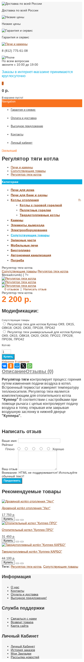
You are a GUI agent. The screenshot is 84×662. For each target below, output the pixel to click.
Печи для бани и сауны (29, 195)
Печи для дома (22, 190)
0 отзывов (11, 289)
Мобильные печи (24, 245)
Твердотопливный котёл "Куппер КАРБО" (32, 551)
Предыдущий (9, 150)
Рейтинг (7, 445)
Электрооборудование (29, 230)
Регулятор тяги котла (26, 174)
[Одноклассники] (10, 366)
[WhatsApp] (29, 366)
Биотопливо (20, 250)
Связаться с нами (24, 618)
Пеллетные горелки (35, 210)
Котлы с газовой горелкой (41, 205)
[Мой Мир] (17, 366)
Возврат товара (22, 622)
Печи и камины (22, 167)
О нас (15, 587)
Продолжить (12, 480)
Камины (17, 220)
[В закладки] (17, 520)
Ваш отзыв (9, 469)
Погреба (17, 260)
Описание (14, 371)
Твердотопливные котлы (40, 215)
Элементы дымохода (27, 225)
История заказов (23, 650)
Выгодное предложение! (29, 598)
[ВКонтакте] (4, 366)
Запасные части (23, 240)
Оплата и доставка (24, 594)
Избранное (8, 361)
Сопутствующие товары (28, 171)
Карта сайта (19, 625)
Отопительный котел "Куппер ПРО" (28, 530)
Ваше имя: (9, 441)
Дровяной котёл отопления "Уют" (26, 508)
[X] (23, 366)
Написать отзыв (34, 289)
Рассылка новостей (25, 657)
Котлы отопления (25, 200)
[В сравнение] (22, 520)
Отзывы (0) (39, 371)
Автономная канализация (31, 255)
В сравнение (22, 361)
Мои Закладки (21, 653)
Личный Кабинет (23, 646)
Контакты (17, 591)
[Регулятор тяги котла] (19, 278)
